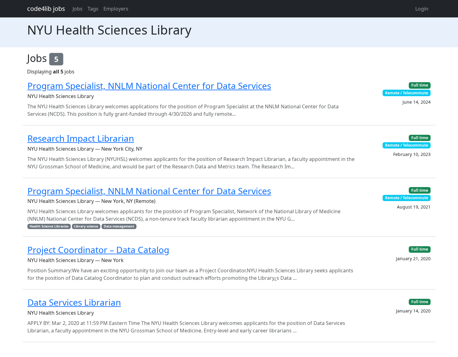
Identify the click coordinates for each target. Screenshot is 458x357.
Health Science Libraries (49, 226)
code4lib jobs (46, 8)
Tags (93, 8)
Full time (419, 85)
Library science (86, 226)
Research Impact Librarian (80, 138)
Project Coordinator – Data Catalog (98, 250)
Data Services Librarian (74, 302)
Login (421, 8)
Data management (119, 226)
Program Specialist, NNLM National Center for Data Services (149, 86)
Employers (115, 8)
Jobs (78, 8)
